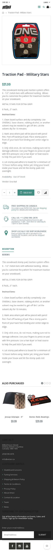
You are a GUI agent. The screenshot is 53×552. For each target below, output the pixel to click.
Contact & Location (12, 497)
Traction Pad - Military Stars (25, 74)
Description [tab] (8, 248)
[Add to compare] (45, 192)
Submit (42, 534)
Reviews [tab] (6, 254)
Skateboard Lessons (13, 470)
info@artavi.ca (8, 459)
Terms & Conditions (12, 484)
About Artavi (9, 492)
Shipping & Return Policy (14, 479)
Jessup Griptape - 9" (14, 416)
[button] (42, 383)
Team (6, 502)
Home (3, 13)
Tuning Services (11, 474)
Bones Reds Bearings (39, 416)
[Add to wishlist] (38, 192)
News (6, 507)
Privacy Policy (10, 488)
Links (46, 2)
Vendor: (5, 181)
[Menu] (39, 7)
